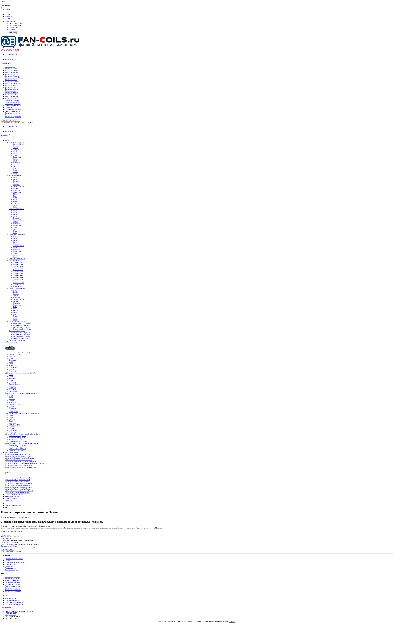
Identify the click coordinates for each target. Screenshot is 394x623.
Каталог (8, 140)
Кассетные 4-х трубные (21, 334)
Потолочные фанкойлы (13, 109)
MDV (15, 155)
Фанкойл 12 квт (18, 281)
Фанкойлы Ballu (10, 98)
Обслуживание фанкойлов (14, 604)
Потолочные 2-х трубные (22, 329)
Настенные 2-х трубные (21, 327)
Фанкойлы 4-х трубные (13, 115)
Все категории (10, 67)
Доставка (8, 14)
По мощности (10, 107)
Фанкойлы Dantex (11, 80)
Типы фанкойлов (11, 598)
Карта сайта (9, 566)
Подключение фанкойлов (14, 602)
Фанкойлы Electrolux (12, 81)
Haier (15, 161)
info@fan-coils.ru (10, 59)
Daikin (15, 151)
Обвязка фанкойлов (12, 600)
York (14, 164)
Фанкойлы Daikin (11, 70)
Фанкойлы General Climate (14, 78)
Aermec (15, 166)
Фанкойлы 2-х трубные (13, 113)
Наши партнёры (10, 564)
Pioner (15, 168)
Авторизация (13, 33)
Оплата (7, 18)
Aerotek (15, 172)
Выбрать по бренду (11, 452)
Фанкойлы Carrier (11, 74)
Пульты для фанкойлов (13, 111)
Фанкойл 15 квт (18, 283)
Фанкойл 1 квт (18, 262)
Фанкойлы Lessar (11, 69)
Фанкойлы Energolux (12, 76)
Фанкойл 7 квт (18, 273)
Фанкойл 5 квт (18, 270)
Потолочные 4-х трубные (22, 338)
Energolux (16, 149)
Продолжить (5, 535)
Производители (10, 568)
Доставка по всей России (14, 494)
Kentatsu (16, 146)
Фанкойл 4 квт (18, 268)
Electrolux (16, 162)
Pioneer (15, 314)
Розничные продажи (12, 496)
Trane (15, 170)
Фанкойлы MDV (11, 85)
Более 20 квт (17, 286)
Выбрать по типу (11, 342)
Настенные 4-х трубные (21, 336)
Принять (232, 621)
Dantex (15, 159)
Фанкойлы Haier (10, 91)
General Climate (18, 144)
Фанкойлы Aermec (11, 89)
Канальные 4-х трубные (21, 333)
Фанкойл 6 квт (18, 272)
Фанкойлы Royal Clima (13, 83)
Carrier (15, 148)
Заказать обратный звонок (24, 122)
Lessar (15, 153)
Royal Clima (17, 157)
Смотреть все (13, 371)
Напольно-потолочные (13, 106)
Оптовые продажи (11, 498)
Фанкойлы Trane (10, 94)
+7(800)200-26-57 (11, 54)
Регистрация (13, 31)
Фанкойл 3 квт (18, 266)
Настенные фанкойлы (12, 104)
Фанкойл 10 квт (18, 279)
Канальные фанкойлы (12, 100)
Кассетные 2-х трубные (21, 325)
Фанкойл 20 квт (18, 284)
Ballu (15, 174)
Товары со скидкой (11, 570)
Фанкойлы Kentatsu (11, 72)
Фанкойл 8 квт (18, 275)
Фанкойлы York (10, 87)
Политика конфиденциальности (16, 562)
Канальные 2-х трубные (21, 323)
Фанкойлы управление (13, 117)
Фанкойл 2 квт (18, 264)
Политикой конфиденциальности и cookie (215, 621)
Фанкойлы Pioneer (11, 93)
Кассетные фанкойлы (12, 102)
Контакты (8, 16)
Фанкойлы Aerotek (11, 96)
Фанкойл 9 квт (18, 277)
